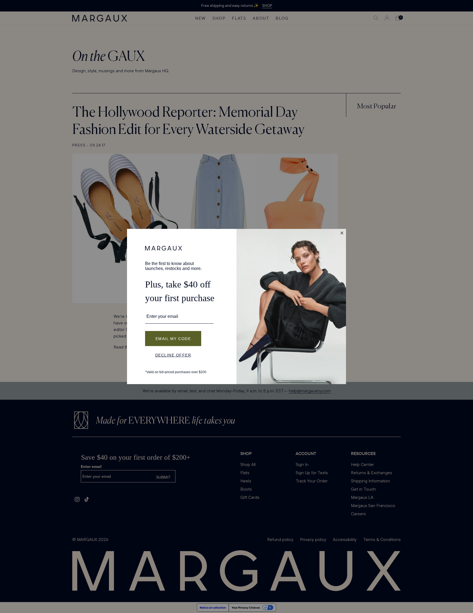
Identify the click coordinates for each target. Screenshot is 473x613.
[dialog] (236, 306)
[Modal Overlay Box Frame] (236, 306)
